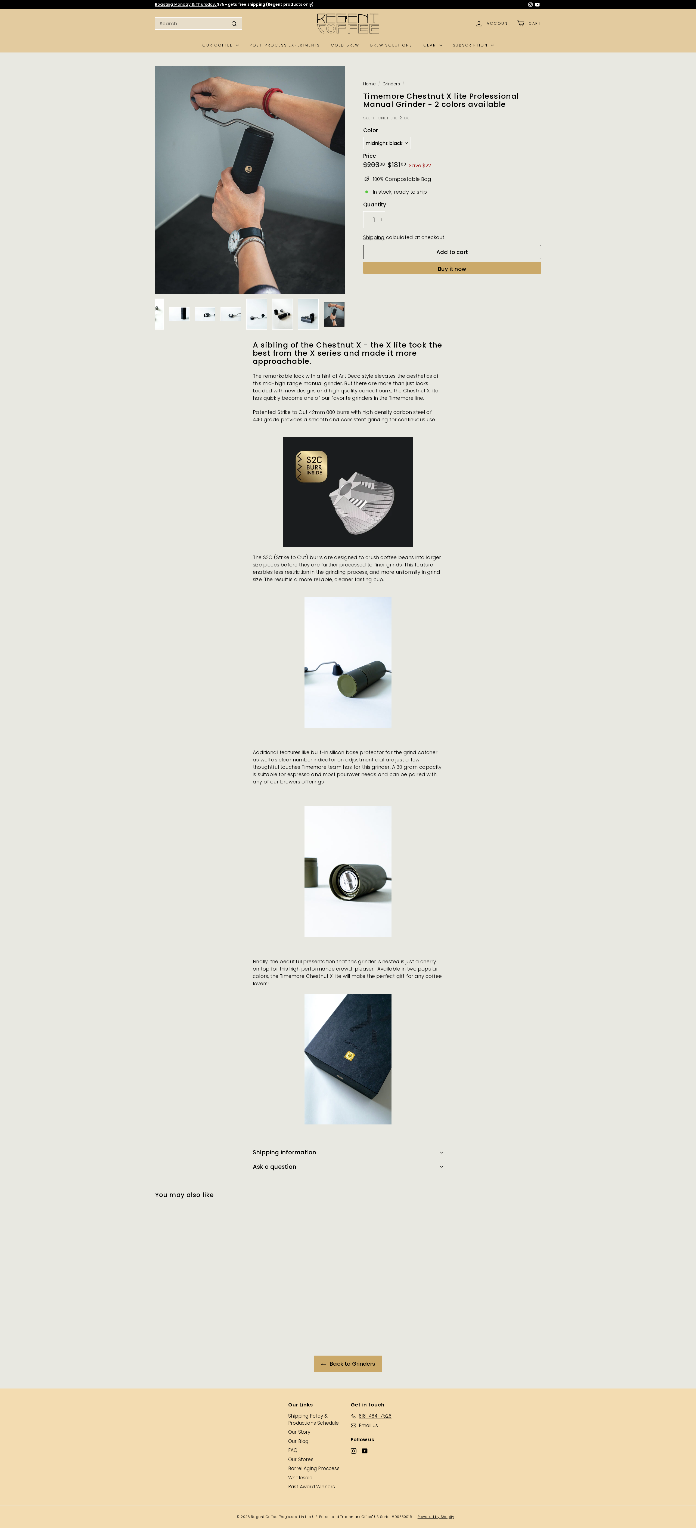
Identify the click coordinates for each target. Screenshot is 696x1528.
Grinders (391, 84)
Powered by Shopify (436, 1516)
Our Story (299, 1432)
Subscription (471, 45)
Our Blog (298, 1441)
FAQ (293, 1450)
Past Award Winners (311, 1486)
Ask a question (274, 1167)
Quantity (374, 204)
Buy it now (452, 269)
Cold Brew (345, 45)
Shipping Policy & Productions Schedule (313, 1419)
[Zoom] (250, 180)
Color (370, 130)
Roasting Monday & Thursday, (186, 4)
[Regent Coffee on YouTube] (537, 4)
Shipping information (284, 1152)
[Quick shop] (212, 1213)
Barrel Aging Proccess (314, 1468)
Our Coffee (218, 45)
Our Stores (300, 1459)
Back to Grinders (351, 1364)
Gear (430, 45)
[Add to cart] (212, 1224)
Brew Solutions (391, 45)
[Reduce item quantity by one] (367, 219)
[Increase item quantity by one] (381, 219)
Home (369, 84)
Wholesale (300, 1477)
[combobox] (198, 23)
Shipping (373, 237)
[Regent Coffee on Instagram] (530, 4)
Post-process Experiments (285, 45)
